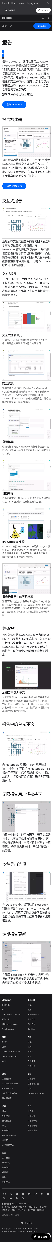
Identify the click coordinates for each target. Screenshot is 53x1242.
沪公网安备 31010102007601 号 (16, 1204)
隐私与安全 (32, 1207)
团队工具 (6, 1019)
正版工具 (31, 1210)
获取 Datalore (14, 104)
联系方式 (6, 1163)
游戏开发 (31, 1024)
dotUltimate (7, 1088)
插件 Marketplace (10, 1024)
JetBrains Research (11, 1051)
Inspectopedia (9, 1135)
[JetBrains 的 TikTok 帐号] (35, 1194)
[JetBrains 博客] (48, 1194)
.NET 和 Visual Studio (11, 1014)
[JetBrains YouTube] (23, 1194)
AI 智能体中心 (8, 1145)
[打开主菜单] (48, 18)
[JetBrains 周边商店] (10, 1198)
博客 (4, 1111)
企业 (29, 1005)
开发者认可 (32, 1121)
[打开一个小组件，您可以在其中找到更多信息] (40, 1237)
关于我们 (6, 1158)
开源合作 (31, 1116)
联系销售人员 (33, 1084)
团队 (29, 1056)
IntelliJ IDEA (32, 1231)
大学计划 (31, 1066)
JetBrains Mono (9, 1056)
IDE (3, 1010)
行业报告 (6, 1130)
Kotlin (4, 1042)
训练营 (30, 1051)
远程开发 (31, 1019)
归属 (14, 1210)
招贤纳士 (6, 1167)
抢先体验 (6, 1116)
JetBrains (29, 1228)
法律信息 (21, 1210)
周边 (4, 1177)
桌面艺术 (6, 1140)
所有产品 (6, 1005)
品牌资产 (6, 1172)
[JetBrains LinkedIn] (17, 1194)
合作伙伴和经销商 (9, 1093)
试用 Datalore (14, 186)
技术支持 (31, 1079)
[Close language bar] (48, 3)
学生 (29, 1042)
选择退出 (41, 1210)
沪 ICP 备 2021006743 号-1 (14, 1207)
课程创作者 (32, 1130)
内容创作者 (32, 1126)
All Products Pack (10, 1084)
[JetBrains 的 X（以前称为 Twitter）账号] (10, 1194)
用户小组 (31, 1111)
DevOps (31, 1029)
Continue (43, 10)
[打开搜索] (43, 18)
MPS (4, 1061)
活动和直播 (6, 1121)
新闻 (4, 1126)
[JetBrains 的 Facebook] (4, 1194)
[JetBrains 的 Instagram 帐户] (29, 1194)
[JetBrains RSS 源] (4, 1198)
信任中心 (6, 1182)
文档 (29, 1088)
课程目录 (31, 1061)
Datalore (7, 18)
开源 (4, 1047)
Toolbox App (8, 1029)
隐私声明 (43, 1207)
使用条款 (6, 1210)
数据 (29, 1010)
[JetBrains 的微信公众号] (17, 1198)
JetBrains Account (36, 1093)
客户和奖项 (6, 1098)
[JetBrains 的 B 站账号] (23, 1198)
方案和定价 (6, 1079)
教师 (29, 1047)
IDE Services (33, 1014)
